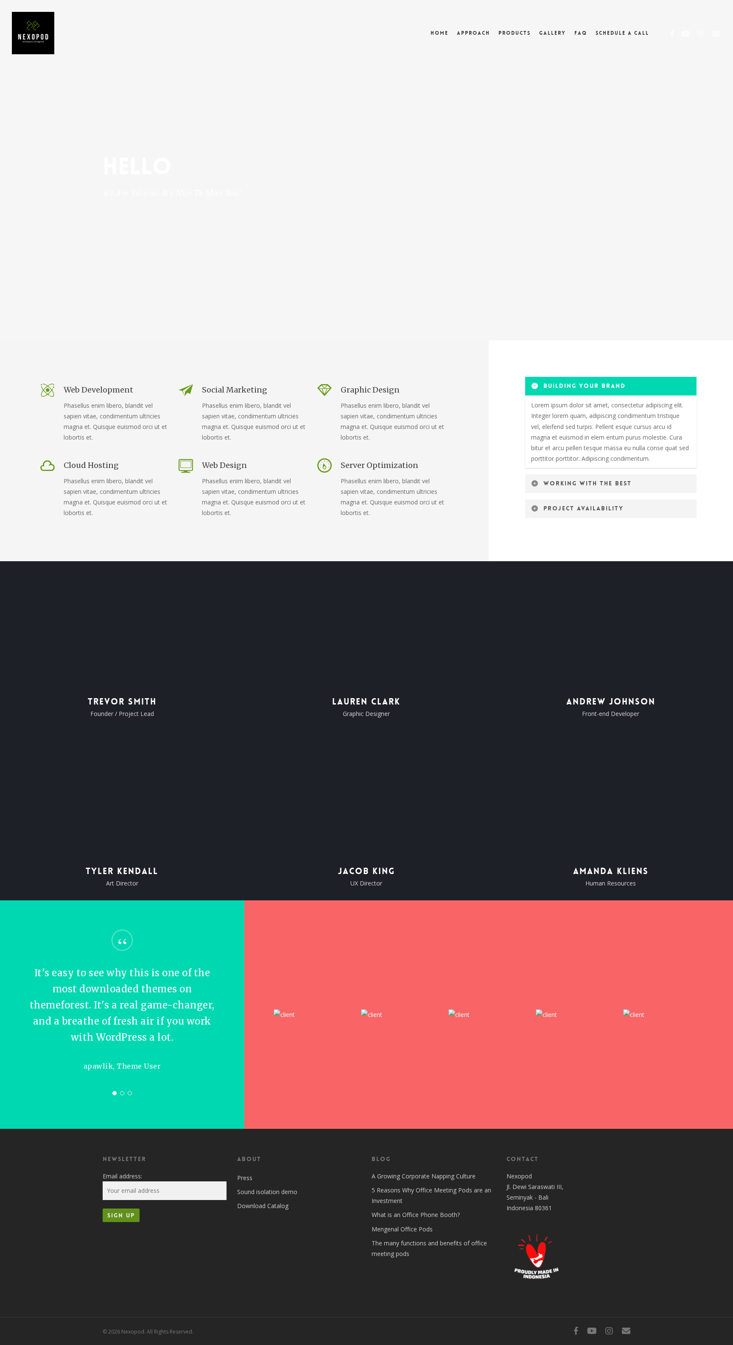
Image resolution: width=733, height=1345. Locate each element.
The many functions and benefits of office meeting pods (429, 1248)
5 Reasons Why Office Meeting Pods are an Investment (431, 1195)
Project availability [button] (583, 508)
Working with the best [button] (587, 483)
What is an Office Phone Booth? (416, 1215)
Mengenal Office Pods (402, 1229)
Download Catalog (262, 1206)
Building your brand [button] (584, 386)
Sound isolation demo (267, 1192)
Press (244, 1178)
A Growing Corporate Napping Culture (424, 1176)
